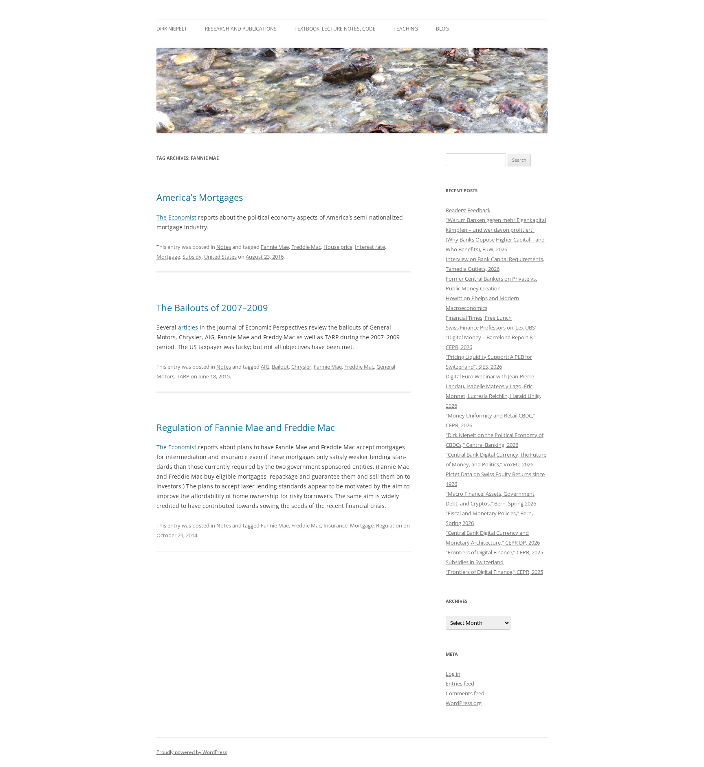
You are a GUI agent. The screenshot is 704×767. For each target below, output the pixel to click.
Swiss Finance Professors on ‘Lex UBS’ (491, 327)
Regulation (389, 525)
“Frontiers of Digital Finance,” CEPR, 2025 (494, 552)
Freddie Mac (306, 247)
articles (188, 327)
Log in (453, 673)
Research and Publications (241, 28)
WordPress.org (464, 703)
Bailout (280, 366)
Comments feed (465, 693)
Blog (442, 28)
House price (337, 247)
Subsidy (192, 256)
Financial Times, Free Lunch (479, 317)
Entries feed (460, 683)
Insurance (335, 525)
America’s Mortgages (199, 197)
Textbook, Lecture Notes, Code (335, 28)
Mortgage (168, 256)
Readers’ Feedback (468, 210)
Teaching (406, 28)
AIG (265, 366)
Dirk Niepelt (171, 28)
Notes (223, 247)
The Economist (176, 217)
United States (220, 256)
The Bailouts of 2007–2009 (212, 307)
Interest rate (370, 247)
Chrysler (301, 366)
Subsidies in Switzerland (475, 562)
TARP (183, 376)
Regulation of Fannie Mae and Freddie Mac (245, 427)
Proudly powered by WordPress (191, 752)
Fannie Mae (275, 247)
